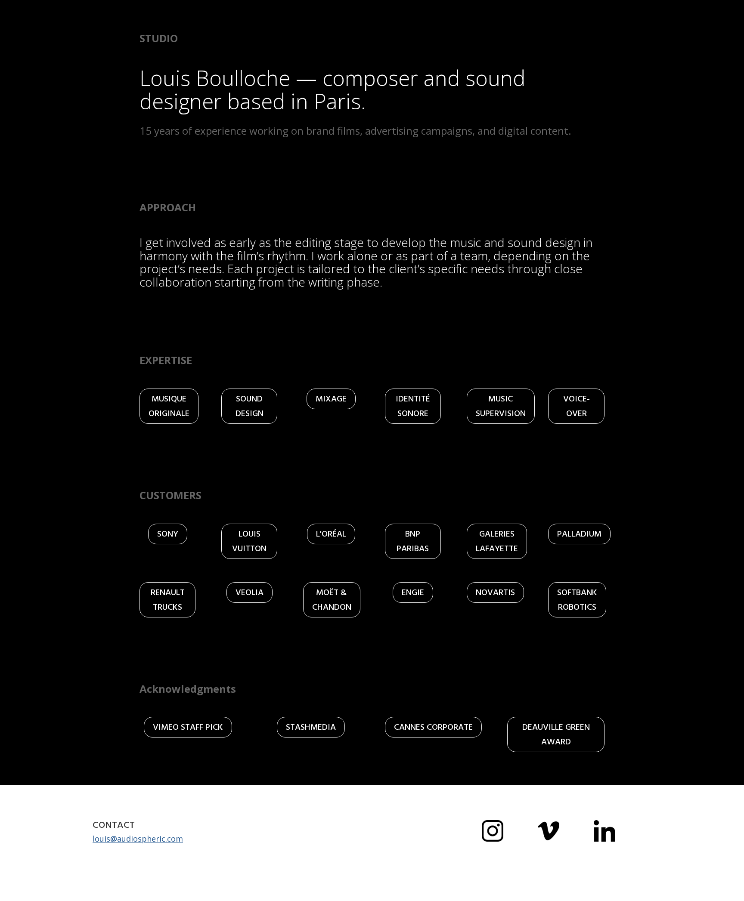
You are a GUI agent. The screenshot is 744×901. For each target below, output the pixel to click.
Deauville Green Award (556, 734)
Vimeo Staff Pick (188, 727)
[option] (722, 894)
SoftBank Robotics (577, 600)
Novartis (495, 592)
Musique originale (169, 406)
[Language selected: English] (722, 893)
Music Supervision (501, 406)
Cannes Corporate (433, 727)
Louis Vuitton (249, 541)
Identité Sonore (413, 406)
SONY (167, 534)
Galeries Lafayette (497, 541)
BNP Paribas (413, 541)
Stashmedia (311, 727)
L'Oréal (331, 534)
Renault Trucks (168, 600)
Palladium (579, 534)
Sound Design (250, 406)
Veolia (250, 592)
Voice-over (576, 406)
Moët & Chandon (331, 600)
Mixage (331, 399)
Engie (413, 592)
